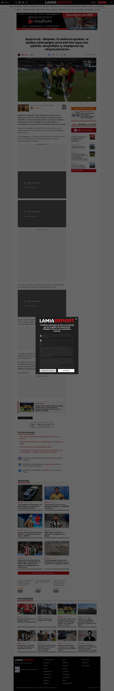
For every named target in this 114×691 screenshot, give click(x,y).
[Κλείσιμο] (76, 319)
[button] (57, 344)
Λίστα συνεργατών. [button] (57, 356)
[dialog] (57, 345)
